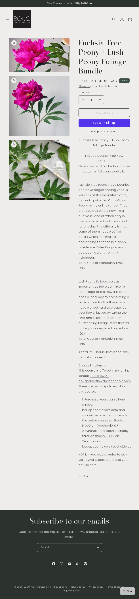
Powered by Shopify (56, 586)
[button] (8, 19)
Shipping (84, 86)
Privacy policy (96, 586)
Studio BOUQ (99, 376)
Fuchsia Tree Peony (93, 185)
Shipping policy (71, 590)
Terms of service (116, 586)
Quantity (84, 92)
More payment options (104, 131)
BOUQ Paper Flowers (35, 586)
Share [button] (87, 476)
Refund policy (77, 586)
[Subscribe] (98, 547)
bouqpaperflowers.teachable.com (105, 381)
